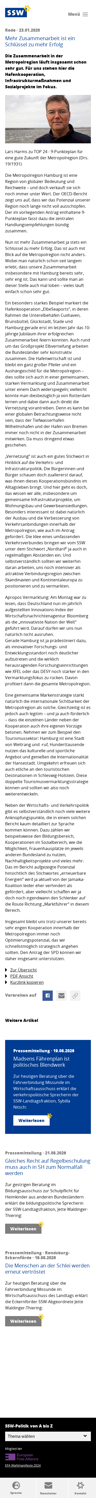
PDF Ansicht (21, 976)
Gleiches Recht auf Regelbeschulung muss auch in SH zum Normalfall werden (47, 1167)
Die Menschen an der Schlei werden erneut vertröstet (47, 1269)
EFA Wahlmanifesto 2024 (23, 1465)
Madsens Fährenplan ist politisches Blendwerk (41, 1062)
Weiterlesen (31, 1120)
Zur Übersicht (23, 970)
